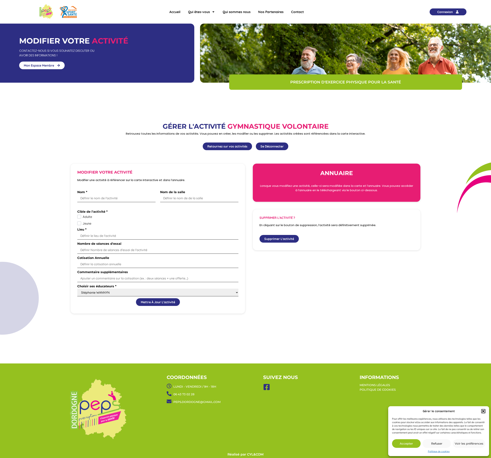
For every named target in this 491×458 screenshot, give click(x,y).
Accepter (406, 443)
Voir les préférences (469, 443)
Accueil (174, 12)
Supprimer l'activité (279, 239)
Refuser (436, 443)
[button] (483, 411)
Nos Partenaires (270, 12)
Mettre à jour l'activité (158, 302)
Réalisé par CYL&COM (245, 454)
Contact (297, 12)
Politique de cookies (439, 451)
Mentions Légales (375, 385)
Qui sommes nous (236, 12)
